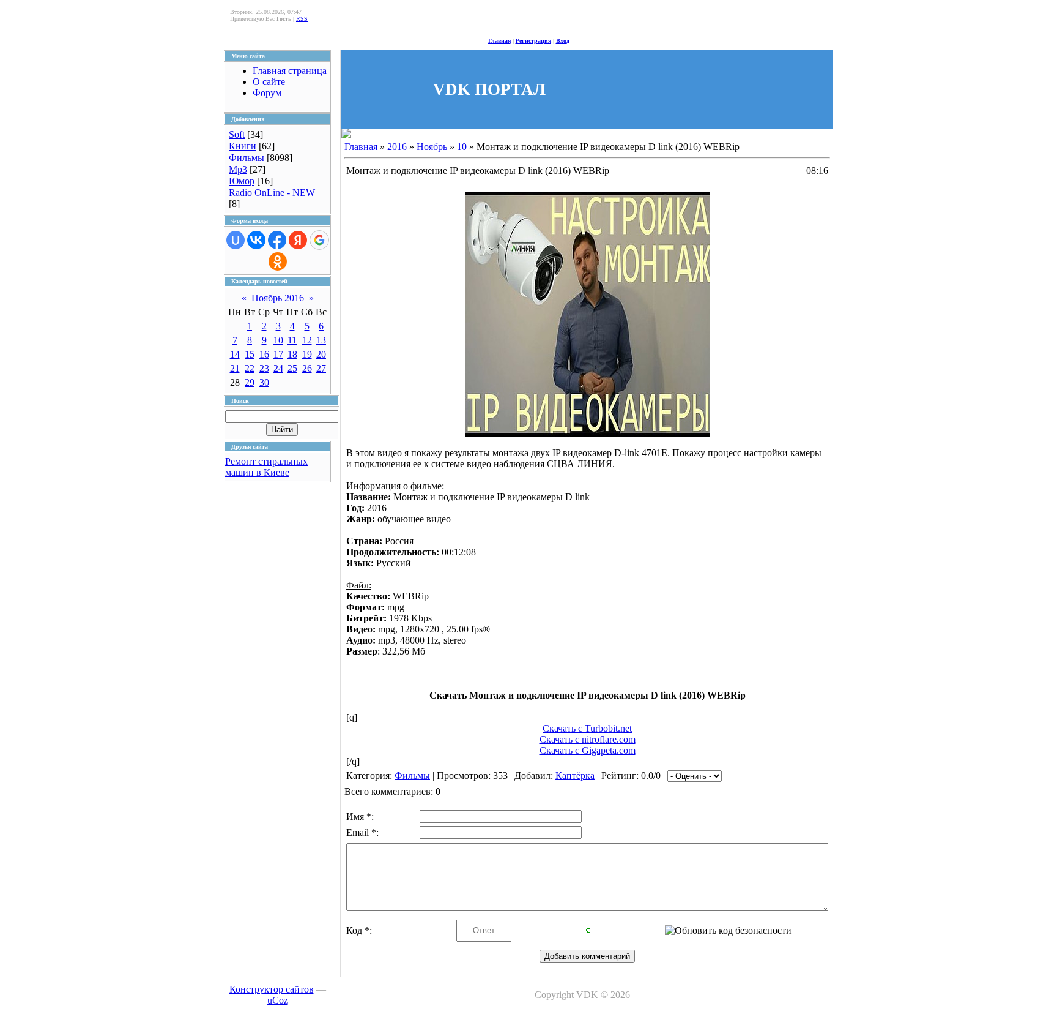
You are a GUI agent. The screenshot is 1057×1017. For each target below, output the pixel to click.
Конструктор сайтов (271, 989)
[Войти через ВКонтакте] (256, 240)
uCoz (277, 1000)
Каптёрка (575, 775)
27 (321, 368)
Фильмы (246, 157)
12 (307, 340)
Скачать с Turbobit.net (587, 728)
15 (249, 354)
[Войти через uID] (235, 240)
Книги (242, 146)
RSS (302, 18)
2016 (397, 146)
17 (278, 354)
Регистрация (533, 40)
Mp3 (238, 169)
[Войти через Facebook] (277, 240)
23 (264, 368)
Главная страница (290, 71)
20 (321, 354)
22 (249, 368)
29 (249, 382)
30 (264, 382)
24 (278, 368)
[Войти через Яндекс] (298, 240)
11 (292, 340)
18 (292, 354)
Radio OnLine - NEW (272, 192)
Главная (499, 40)
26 (307, 368)
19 (307, 354)
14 (235, 354)
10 (278, 340)
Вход (562, 40)
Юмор (241, 181)
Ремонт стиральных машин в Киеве (266, 467)
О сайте (269, 82)
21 (235, 368)
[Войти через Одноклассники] (278, 261)
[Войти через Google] (319, 240)
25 (292, 368)
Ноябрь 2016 (277, 298)
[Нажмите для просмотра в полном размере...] (587, 433)
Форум (267, 93)
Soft (237, 134)
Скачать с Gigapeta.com (588, 750)
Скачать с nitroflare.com (588, 739)
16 (264, 354)
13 (321, 340)
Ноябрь (432, 146)
